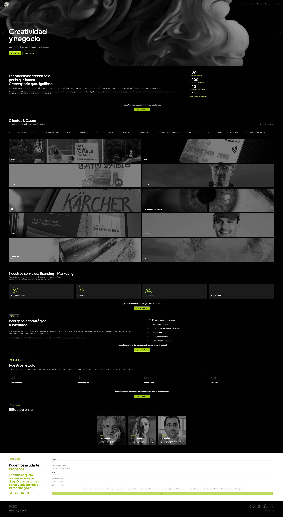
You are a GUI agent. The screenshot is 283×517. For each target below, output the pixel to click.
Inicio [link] (245, 4)
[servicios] (208, 506)
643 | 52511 (271, 512)
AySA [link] (13, 159)
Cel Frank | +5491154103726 (17, 510)
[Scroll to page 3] (140, 64)
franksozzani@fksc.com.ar (17, 512)
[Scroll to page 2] (138, 64)
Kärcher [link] (14, 208)
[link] (208, 151)
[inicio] (13, 506)
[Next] (280, 33)
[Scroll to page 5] (143, 64)
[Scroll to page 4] (141, 64)
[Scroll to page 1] (137, 64)
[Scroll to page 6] (144, 64)
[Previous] (2, 33)
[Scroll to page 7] (146, 64)
